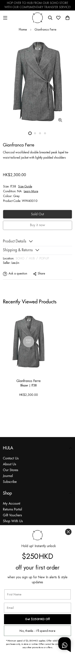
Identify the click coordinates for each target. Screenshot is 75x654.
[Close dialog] (68, 531)
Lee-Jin (15, 263)
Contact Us (11, 458)
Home (23, 29)
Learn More (31, 191)
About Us (9, 464)
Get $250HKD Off (37, 619)
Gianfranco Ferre (28, 381)
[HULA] (37, 18)
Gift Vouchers (12, 515)
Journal (8, 476)
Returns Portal (12, 509)
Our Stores (10, 470)
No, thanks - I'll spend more (37, 630)
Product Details (14, 242)
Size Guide (25, 186)
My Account (11, 503)
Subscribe (10, 482)
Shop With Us (13, 521)
